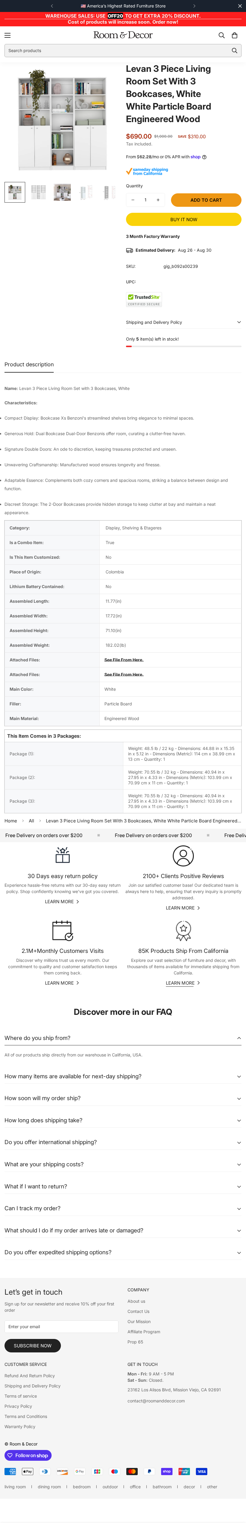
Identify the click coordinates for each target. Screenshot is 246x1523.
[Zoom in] (107, 75)
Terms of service (20, 1396)
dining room (49, 1486)
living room (15, 1486)
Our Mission (139, 1321)
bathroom (162, 1486)
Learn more (59, 901)
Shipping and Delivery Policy (32, 1385)
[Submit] (235, 50)
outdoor (110, 1486)
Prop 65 (135, 1341)
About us (136, 1301)
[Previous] (51, 6)
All (31, 821)
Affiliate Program (144, 1331)
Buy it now (183, 219)
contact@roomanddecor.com (156, 1400)
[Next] (194, 6)
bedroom (82, 1486)
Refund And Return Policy (29, 1375)
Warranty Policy (19, 1426)
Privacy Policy (18, 1406)
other (212, 1486)
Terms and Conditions (25, 1416)
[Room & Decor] (123, 35)
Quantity (134, 185)
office (135, 1486)
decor (189, 1486)
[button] (235, 35)
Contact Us (138, 1311)
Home (10, 821)
